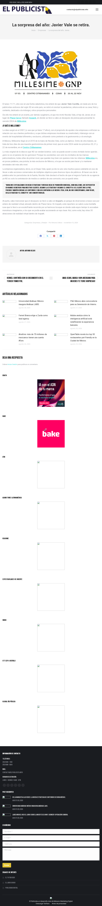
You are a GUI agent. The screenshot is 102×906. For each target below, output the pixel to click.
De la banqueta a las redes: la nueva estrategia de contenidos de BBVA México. (39, 797)
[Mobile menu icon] (97, 9)
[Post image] (9, 305)
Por (55, 223)
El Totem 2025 (10, 877)
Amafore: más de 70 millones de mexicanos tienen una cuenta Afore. (33, 337)
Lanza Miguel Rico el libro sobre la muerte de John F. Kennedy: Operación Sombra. (40, 815)
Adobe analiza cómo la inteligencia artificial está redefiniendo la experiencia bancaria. (82, 320)
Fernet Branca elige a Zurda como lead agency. (33, 317)
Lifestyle (44, 223)
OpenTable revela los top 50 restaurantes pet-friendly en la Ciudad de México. (83, 337)
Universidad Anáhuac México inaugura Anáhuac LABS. (31, 303)
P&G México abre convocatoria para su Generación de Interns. (83, 303)
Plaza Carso (15, 118)
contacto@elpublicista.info (77, 9)
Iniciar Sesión (13, 364)
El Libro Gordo (10, 883)
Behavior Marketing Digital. (63, 901)
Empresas (36, 223)
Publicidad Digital (11, 888)
